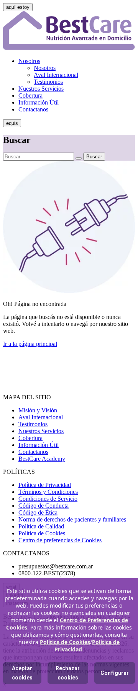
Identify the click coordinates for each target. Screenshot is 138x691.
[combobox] (38, 157)
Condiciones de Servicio (47, 498)
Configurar (114, 673)
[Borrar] (79, 158)
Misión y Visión (37, 410)
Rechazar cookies (68, 673)
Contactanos (33, 109)
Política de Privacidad (44, 485)
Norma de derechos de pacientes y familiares (72, 519)
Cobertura (30, 95)
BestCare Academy (41, 458)
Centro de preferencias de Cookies (60, 540)
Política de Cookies (41, 533)
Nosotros (29, 61)
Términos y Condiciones (48, 491)
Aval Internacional (56, 74)
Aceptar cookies (22, 673)
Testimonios (48, 81)
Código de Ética (38, 512)
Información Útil (38, 102)
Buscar (94, 156)
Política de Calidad (41, 526)
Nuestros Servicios (41, 88)
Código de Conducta (43, 505)
